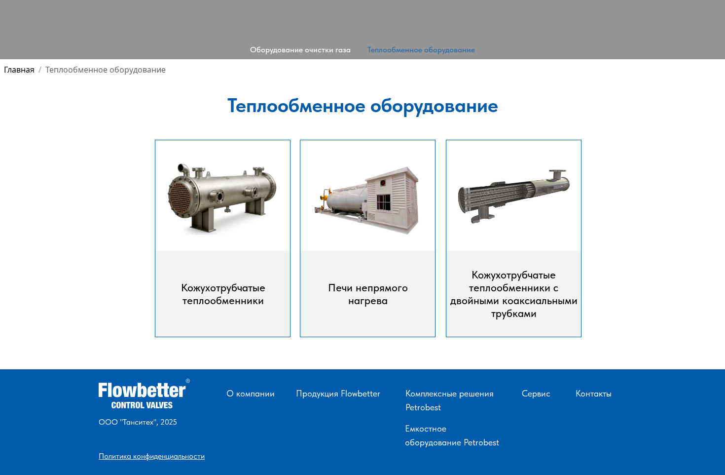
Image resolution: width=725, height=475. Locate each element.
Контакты (594, 393)
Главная (19, 69)
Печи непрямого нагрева (368, 294)
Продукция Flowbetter (338, 393)
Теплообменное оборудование (421, 49)
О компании (250, 393)
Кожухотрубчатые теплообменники (223, 294)
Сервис (536, 393)
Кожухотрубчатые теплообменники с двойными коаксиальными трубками (514, 293)
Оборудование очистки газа (300, 49)
